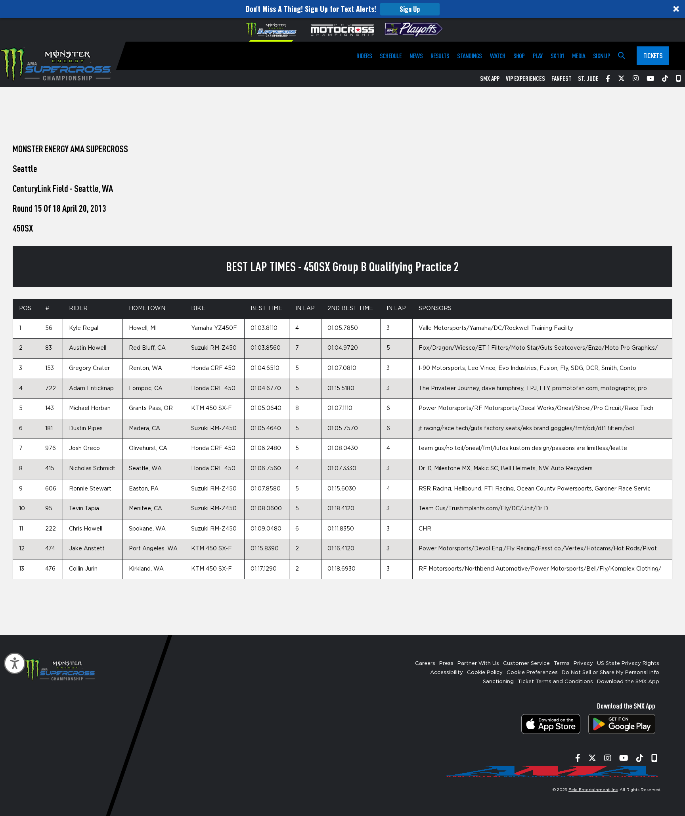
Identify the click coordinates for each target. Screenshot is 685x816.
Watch (497, 55)
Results (440, 55)
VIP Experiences (525, 78)
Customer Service (526, 663)
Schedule (391, 55)
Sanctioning (498, 681)
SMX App (489, 78)
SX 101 (557, 55)
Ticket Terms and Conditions (555, 681)
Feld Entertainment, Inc (593, 790)
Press (446, 663)
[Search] (621, 56)
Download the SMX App (628, 681)
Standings (469, 55)
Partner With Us (478, 663)
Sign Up (410, 9)
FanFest (561, 78)
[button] (342, 9)
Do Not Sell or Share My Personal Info (610, 672)
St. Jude (588, 78)
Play (538, 55)
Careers (425, 663)
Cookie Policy (485, 672)
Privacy (583, 663)
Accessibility (446, 672)
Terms (562, 663)
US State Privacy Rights (628, 663)
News (416, 55)
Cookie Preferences (532, 672)
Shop (519, 55)
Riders (363, 55)
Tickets (652, 55)
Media (578, 55)
